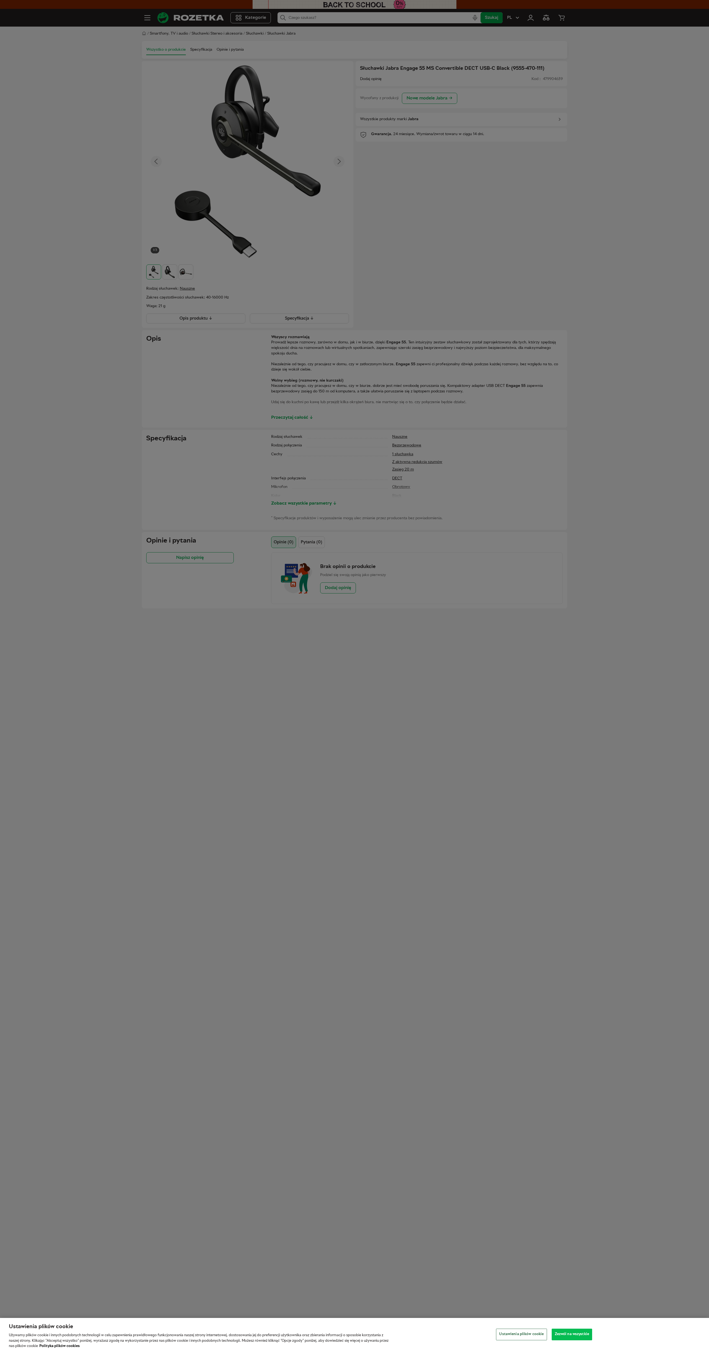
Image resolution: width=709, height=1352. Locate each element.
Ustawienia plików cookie (521, 1334)
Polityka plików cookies (59, 1346)
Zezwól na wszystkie (572, 1334)
